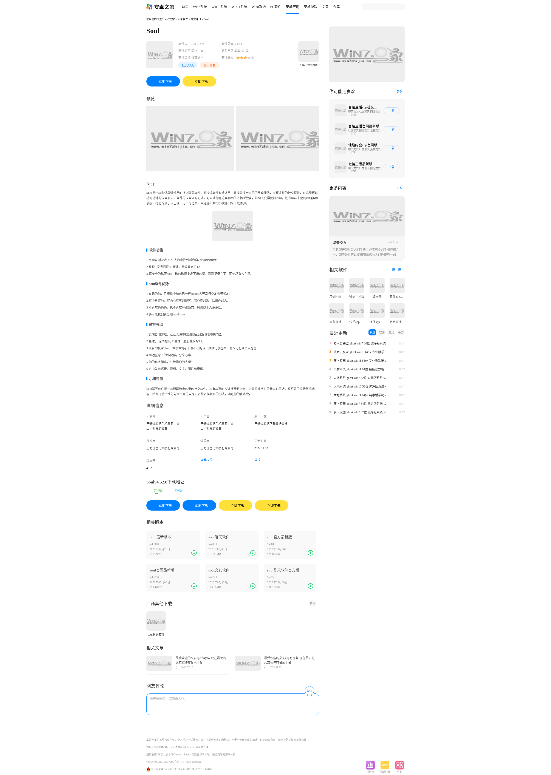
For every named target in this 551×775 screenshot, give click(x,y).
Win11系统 (239, 7)
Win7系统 (200, 7)
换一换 (397, 269)
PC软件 (275, 7)
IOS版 (178, 490)
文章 (325, 7)
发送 (309, 691)
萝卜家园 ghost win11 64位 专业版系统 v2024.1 (362, 360)
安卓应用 (292, 7)
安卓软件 (183, 19)
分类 (399, 771)
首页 (185, 7)
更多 (399, 91)
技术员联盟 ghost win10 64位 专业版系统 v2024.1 (362, 352)
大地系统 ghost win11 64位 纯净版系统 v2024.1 (362, 395)
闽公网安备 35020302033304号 (168, 769)
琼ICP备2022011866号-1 (199, 769)
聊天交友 (209, 65)
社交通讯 (196, 19)
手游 (401, 332)
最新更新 (385, 771)
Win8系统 (259, 7)
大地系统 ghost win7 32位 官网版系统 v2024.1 (362, 378)
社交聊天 (188, 65)
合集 (336, 7)
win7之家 (169, 19)
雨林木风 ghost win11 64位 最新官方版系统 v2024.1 (362, 369)
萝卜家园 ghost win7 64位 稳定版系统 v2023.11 (362, 403)
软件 (312, 603)
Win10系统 (219, 7)
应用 (391, 332)
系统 (372, 332)
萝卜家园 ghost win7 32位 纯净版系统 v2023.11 (362, 412)
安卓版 (158, 490)
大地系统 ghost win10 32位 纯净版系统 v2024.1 (362, 386)
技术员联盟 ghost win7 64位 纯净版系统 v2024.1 (362, 343)
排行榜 (370, 771)
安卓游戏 (310, 7)
